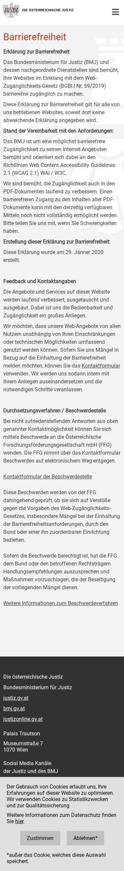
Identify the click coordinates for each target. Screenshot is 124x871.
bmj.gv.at (14, 708)
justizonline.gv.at (23, 719)
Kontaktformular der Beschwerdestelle (47, 476)
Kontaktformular (101, 366)
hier (19, 821)
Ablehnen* (85, 838)
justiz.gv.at (15, 698)
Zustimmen (40, 838)
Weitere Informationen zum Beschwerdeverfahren (60, 603)
